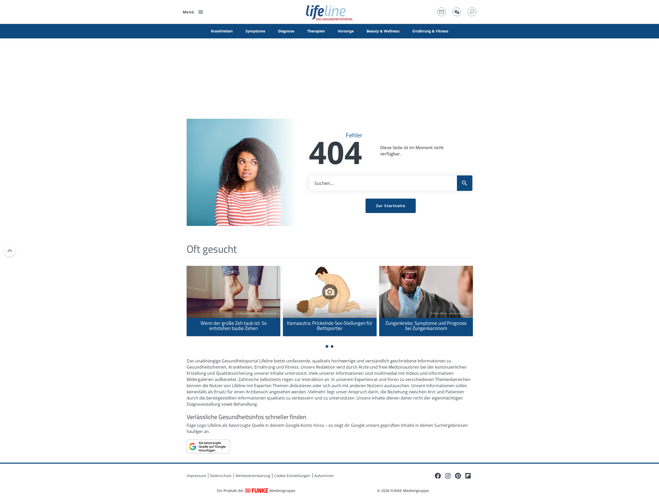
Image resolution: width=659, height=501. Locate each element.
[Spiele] (457, 12)
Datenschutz (221, 475)
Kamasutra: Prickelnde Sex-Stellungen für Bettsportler (330, 301)
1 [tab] (327, 346)
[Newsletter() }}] (441, 12)
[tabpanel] (233, 301)
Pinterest (458, 475)
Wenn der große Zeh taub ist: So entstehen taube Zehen (233, 301)
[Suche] (472, 12)
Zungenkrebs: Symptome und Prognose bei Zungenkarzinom (426, 301)
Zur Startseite (390, 205)
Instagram (448, 475)
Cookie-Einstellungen (292, 475)
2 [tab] (332, 346)
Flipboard (468, 475)
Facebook (437, 475)
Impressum (196, 475)
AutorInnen (324, 475)
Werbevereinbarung (253, 475)
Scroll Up (9, 250)
